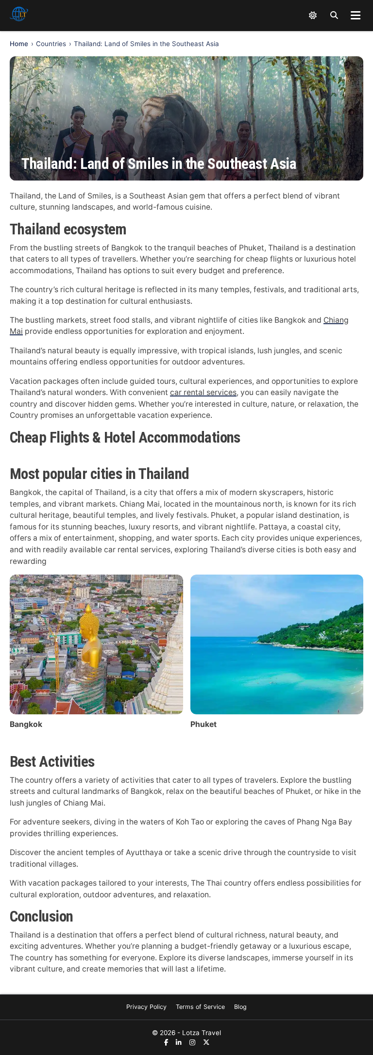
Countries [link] (51, 44)
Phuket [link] (203, 724)
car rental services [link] (203, 392)
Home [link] (19, 44)
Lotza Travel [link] (201, 1033)
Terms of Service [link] (200, 1006)
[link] (19, 15)
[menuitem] (146, 1007)
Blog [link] (240, 1006)
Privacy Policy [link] (146, 1006)
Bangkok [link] (26, 724)
